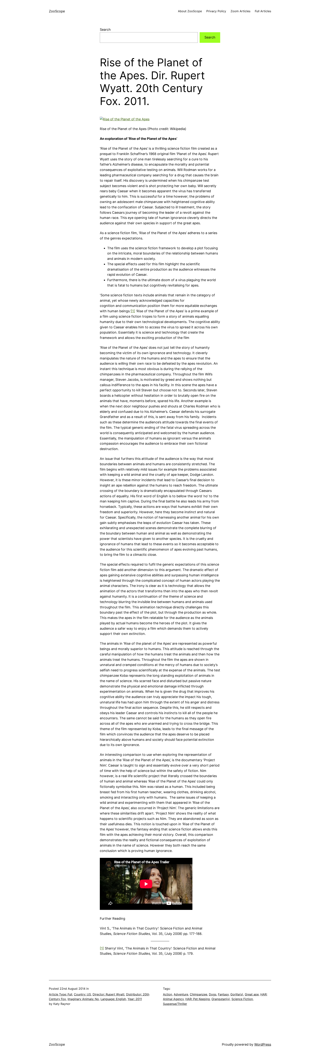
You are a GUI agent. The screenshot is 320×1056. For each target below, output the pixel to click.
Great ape (252, 994)
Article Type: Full (60, 994)
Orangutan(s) (220, 999)
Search (105, 29)
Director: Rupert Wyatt (108, 994)
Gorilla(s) (236, 994)
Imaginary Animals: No (83, 999)
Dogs (212, 994)
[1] (133, 311)
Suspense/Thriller (175, 1004)
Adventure (181, 994)
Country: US (82, 994)
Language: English (113, 999)
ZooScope (57, 11)
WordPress (262, 1044)
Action (167, 994)
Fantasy (223, 994)
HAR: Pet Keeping (197, 999)
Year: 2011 (135, 999)
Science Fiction (242, 999)
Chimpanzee (198, 994)
